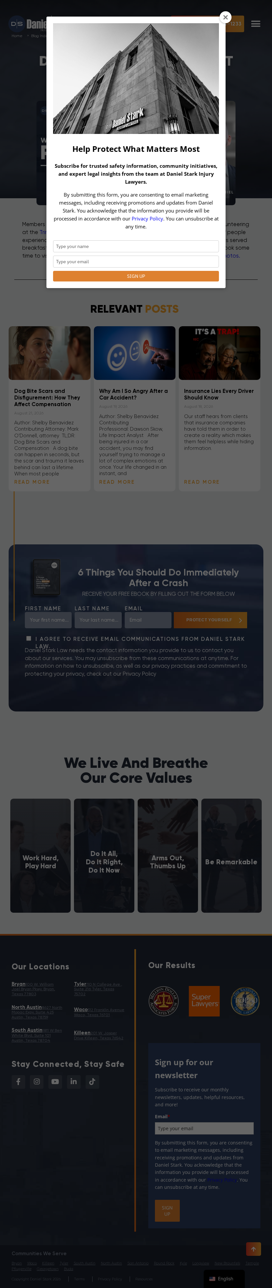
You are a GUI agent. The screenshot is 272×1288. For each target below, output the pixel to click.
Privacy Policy (147, 218)
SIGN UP (136, 276)
